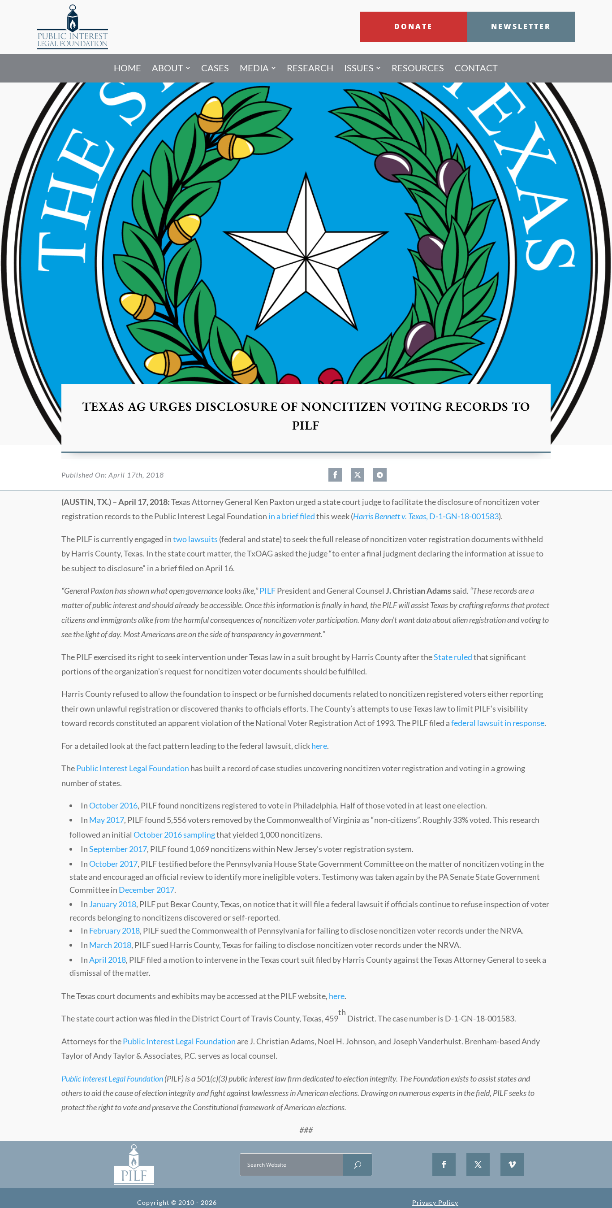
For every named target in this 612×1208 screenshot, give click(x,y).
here (319, 746)
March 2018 (110, 945)
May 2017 (106, 820)
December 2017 (146, 890)
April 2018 (107, 960)
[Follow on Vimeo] (512, 1164)
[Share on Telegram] (380, 475)
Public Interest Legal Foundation (132, 768)
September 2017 (118, 849)
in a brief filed (291, 516)
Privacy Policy (435, 1202)
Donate (413, 26)
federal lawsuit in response (497, 723)
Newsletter (521, 26)
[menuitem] (127, 68)
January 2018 (112, 904)
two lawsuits (195, 539)
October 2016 (113, 805)
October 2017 (113, 864)
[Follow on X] (478, 1164)
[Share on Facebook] (335, 475)
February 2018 (114, 930)
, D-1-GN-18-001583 (426, 516)
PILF (267, 590)
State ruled (453, 657)
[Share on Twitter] (357, 475)
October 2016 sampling (174, 834)
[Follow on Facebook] (444, 1164)
